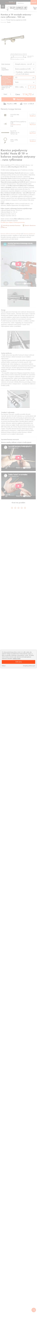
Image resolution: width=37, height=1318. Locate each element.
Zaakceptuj (18, 662)
